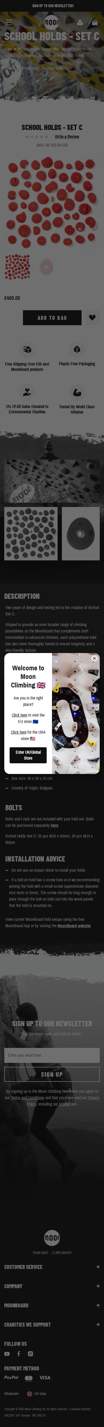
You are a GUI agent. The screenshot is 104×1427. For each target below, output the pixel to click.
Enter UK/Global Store (28, 755)
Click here (19, 715)
